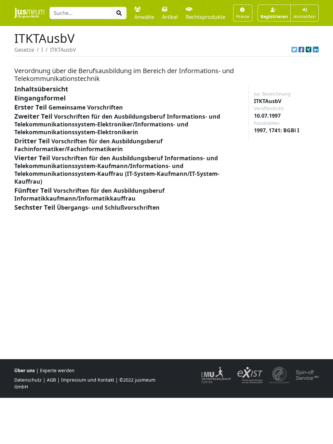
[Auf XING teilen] (309, 50)
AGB (51, 380)
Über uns (24, 370)
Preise (242, 16)
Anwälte (144, 16)
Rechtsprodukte (205, 16)
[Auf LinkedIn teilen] (316, 50)
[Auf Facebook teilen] (301, 50)
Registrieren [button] (274, 16)
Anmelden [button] (304, 16)
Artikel (170, 16)
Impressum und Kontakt (87, 380)
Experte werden (57, 370)
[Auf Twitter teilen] (294, 50)
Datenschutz (28, 380)
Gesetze (24, 49)
